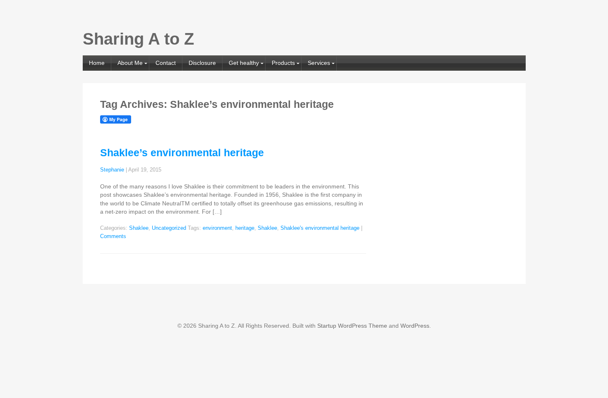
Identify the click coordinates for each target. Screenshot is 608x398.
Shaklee (138, 228)
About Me (130, 63)
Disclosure (202, 63)
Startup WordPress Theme (352, 325)
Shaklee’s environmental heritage (182, 152)
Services (319, 63)
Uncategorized (169, 228)
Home (97, 63)
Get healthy (244, 63)
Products (283, 63)
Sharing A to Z (138, 39)
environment (217, 228)
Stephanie (112, 170)
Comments (113, 236)
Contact (166, 63)
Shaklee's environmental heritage (319, 228)
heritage (244, 228)
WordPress (414, 325)
